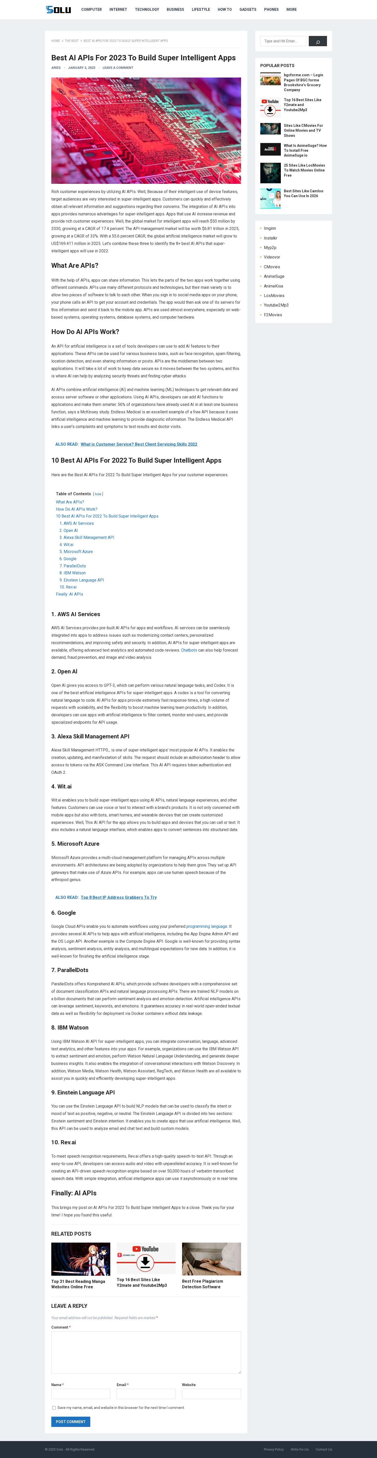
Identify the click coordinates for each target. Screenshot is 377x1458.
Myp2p (270, 247)
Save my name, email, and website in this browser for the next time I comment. (121, 1408)
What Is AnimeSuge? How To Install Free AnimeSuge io (305, 150)
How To (225, 9)
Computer (91, 9)
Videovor (272, 257)
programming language (206, 926)
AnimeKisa (273, 286)
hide (98, 494)
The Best (72, 41)
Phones (271, 9)
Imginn (270, 228)
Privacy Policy (274, 1449)
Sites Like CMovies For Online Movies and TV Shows (303, 130)
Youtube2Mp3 (276, 305)
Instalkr (270, 238)
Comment (61, 1327)
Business (175, 9)
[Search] (318, 41)
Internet (118, 9)
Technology (147, 9)
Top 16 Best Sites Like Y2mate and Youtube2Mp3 (302, 105)
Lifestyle (201, 9)
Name (57, 1385)
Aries (56, 68)
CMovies (272, 266)
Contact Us (324, 1449)
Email (123, 1385)
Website (189, 1385)
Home (55, 41)
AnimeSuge (274, 276)
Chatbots (189, 650)
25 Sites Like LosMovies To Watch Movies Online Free (304, 170)
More (291, 9)
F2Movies (273, 314)
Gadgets (248, 9)
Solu (59, 1449)
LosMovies (274, 295)
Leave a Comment (118, 68)
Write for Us (300, 1449)
